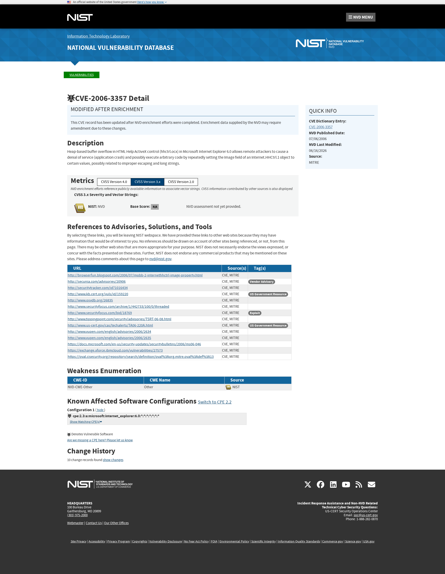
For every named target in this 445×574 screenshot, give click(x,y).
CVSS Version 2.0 (181, 182)
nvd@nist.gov (160, 259)
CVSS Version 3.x (147, 182)
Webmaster (75, 523)
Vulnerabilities (82, 75)
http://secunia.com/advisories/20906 (97, 281)
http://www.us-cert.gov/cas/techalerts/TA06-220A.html (110, 325)
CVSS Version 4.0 (114, 182)
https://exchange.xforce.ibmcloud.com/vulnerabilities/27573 (115, 350)
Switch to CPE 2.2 (215, 402)
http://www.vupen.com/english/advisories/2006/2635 (109, 338)
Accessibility (97, 541)
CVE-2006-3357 (321, 127)
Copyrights (139, 541)
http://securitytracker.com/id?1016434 (98, 287)
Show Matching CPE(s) (85, 422)
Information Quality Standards (299, 541)
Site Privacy (78, 541)
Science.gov (353, 541)
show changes (113, 460)
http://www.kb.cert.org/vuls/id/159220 (98, 294)
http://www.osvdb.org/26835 (90, 300)
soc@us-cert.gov (366, 515)
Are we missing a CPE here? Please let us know (100, 440)
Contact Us (94, 523)
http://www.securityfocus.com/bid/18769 (100, 313)
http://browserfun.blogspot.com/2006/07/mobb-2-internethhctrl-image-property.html (135, 275)
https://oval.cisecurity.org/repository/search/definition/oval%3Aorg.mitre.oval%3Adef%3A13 (141, 356)
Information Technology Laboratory (98, 36)
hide (100, 410)
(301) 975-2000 (77, 515)
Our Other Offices (116, 523)
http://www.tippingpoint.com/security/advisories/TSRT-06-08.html (119, 319)
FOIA (214, 541)
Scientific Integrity (263, 541)
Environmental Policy (234, 541)
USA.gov (369, 541)
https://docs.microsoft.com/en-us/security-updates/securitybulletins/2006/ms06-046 (134, 344)
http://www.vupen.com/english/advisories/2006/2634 (109, 331)
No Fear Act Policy (196, 541)
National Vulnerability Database (120, 47)
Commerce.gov (332, 541)
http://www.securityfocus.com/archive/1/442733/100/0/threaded (118, 306)
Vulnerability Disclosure (165, 541)
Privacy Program (118, 541)
